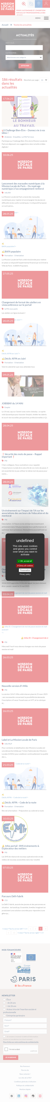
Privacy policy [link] (25, 574)
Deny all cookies (26, 566)
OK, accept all (26, 561)
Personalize (25, 570)
